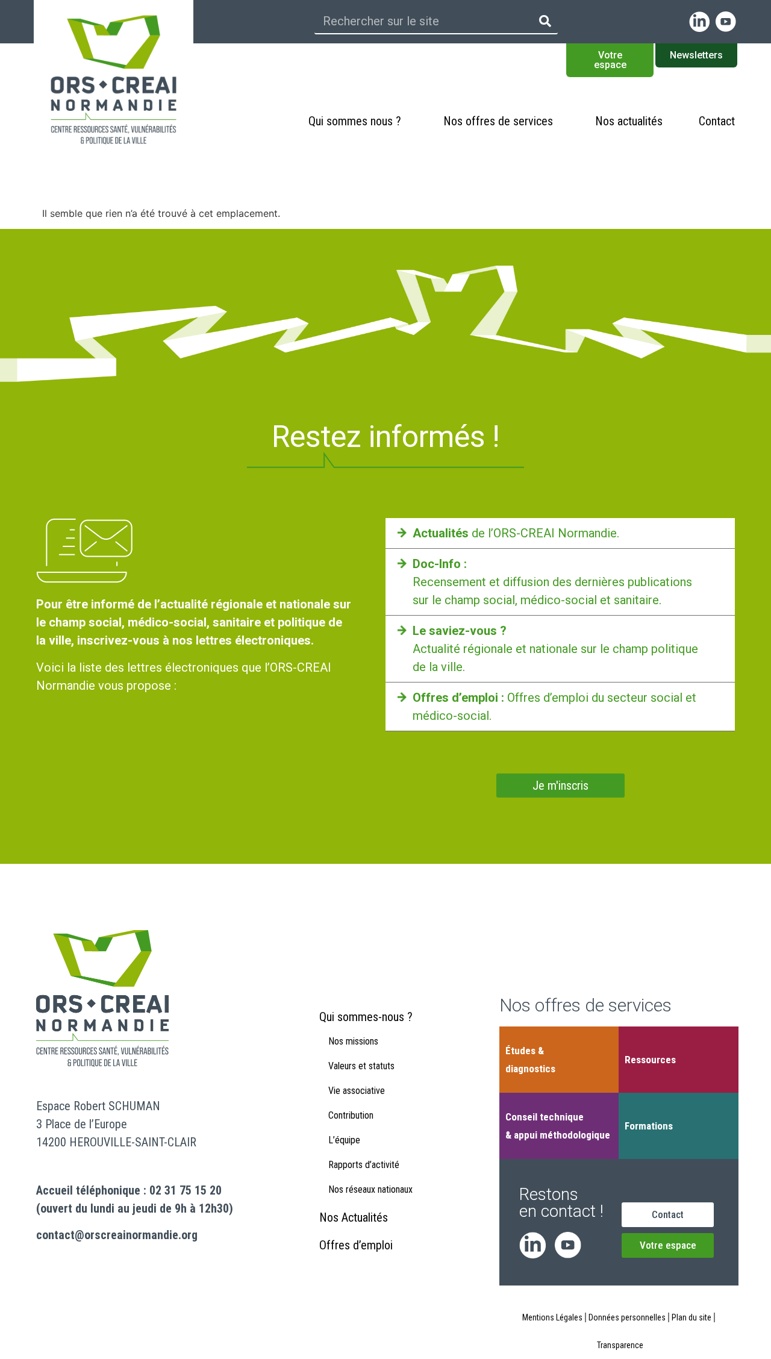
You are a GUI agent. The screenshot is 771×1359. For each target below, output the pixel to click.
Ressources (650, 1060)
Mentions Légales (552, 1317)
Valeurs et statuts (361, 1066)
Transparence (620, 1345)
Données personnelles (627, 1317)
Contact (717, 121)
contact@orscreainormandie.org (117, 1235)
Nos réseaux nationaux (370, 1189)
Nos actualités (629, 121)
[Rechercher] (545, 21)
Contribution (350, 1115)
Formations (649, 1126)
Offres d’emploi (356, 1245)
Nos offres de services (498, 121)
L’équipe (344, 1140)
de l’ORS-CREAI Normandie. (516, 533)
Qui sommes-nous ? (366, 1017)
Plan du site (691, 1317)
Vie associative (356, 1090)
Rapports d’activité (363, 1164)
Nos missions (353, 1041)
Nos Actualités (353, 1217)
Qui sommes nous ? (354, 121)
